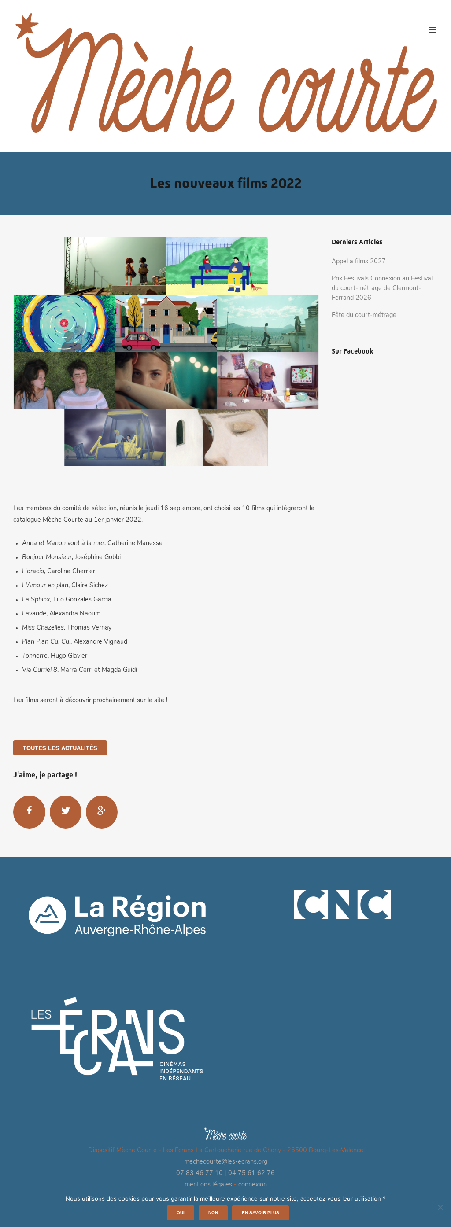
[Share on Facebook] (29, 811)
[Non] (440, 1207)
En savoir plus (260, 1212)
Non (213, 1212)
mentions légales (208, 1185)
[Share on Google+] (101, 811)
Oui (181, 1212)
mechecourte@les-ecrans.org (225, 1162)
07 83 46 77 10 (199, 1173)
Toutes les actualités (60, 748)
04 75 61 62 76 (251, 1173)
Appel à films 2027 (359, 261)
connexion (252, 1185)
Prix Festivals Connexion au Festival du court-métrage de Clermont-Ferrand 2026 (382, 288)
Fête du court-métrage (364, 315)
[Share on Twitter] (65, 811)
